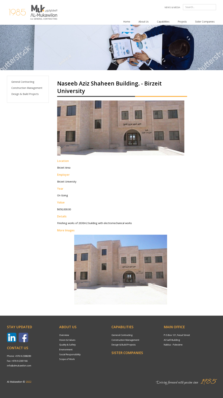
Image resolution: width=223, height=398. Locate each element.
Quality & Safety (67, 344)
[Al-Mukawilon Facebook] (23, 337)
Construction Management (26, 88)
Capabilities (163, 21)
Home (126, 21)
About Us (144, 21)
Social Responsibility (69, 354)
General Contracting (22, 81)
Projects (182, 21)
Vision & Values (67, 339)
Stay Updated (19, 327)
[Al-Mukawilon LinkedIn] (11, 337)
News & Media (172, 7)
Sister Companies (205, 21)
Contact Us (17, 347)
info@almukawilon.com (19, 365)
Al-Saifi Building (172, 339)
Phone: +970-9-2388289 (19, 356)
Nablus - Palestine (173, 344)
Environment (65, 349)
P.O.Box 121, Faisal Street (177, 335)
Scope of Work (67, 359)
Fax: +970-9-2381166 (17, 360)
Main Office (174, 327)
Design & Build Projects (25, 94)
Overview (64, 335)
